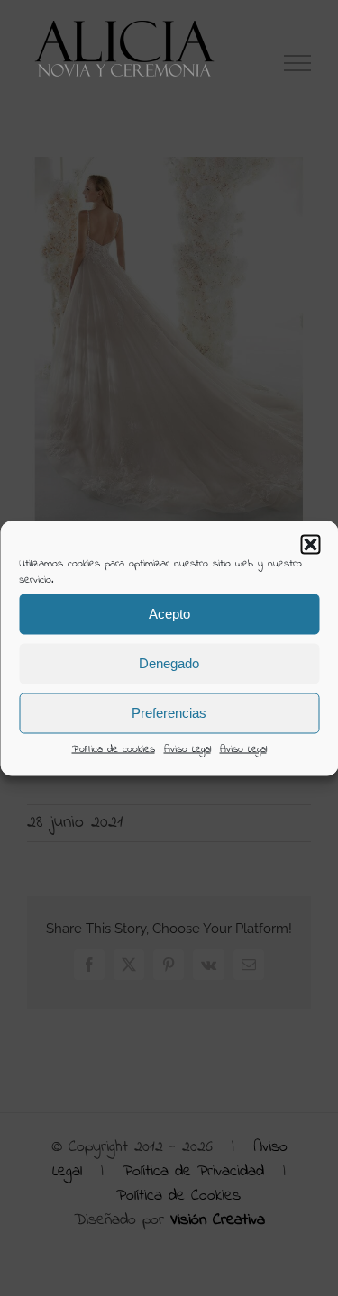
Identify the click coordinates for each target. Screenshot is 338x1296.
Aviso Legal (187, 748)
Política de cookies (113, 748)
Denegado (169, 663)
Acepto (169, 613)
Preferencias (169, 713)
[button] (310, 544)
